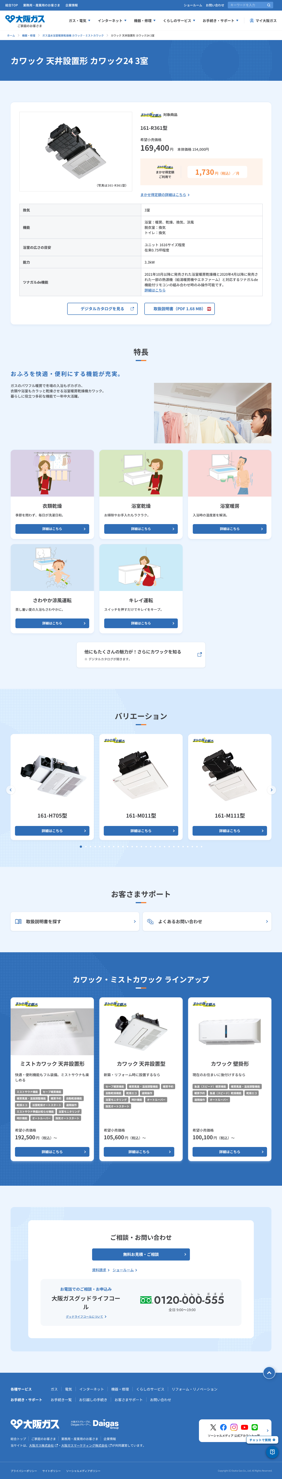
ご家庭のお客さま (43, 1439)
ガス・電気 (77, 20)
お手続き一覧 (61, 1399)
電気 (68, 1389)
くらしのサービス (177, 20)
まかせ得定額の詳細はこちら (163, 194)
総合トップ (18, 1439)
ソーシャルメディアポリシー (83, 1471)
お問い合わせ (215, 5)
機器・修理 (143, 20)
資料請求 (99, 1269)
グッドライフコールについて (84, 1316)
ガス (54, 1389)
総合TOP (11, 5)
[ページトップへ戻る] (269, 1373)
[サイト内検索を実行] (269, 5)
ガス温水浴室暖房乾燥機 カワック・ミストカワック (73, 35)
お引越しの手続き (93, 1399)
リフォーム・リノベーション (194, 1389)
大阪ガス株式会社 (41, 1445)
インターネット (110, 20)
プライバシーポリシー (24, 1471)
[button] (10, 789)
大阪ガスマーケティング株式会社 (84, 1445)
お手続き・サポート (218, 20)
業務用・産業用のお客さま (41, 5)
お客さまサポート (129, 1399)
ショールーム (193, 5)
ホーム (11, 35)
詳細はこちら (155, 290)
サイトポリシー (51, 1471)
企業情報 (71, 5)
